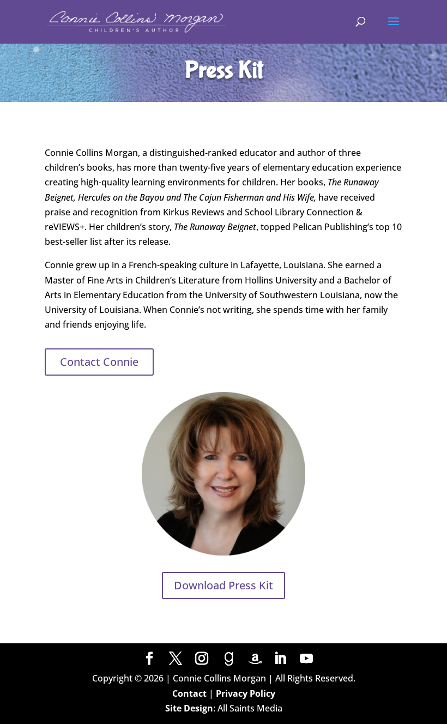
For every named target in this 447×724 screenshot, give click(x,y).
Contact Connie (99, 361)
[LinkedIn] (280, 658)
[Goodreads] (229, 659)
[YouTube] (306, 658)
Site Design (189, 708)
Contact (189, 693)
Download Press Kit (223, 585)
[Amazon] (255, 659)
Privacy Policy (245, 693)
